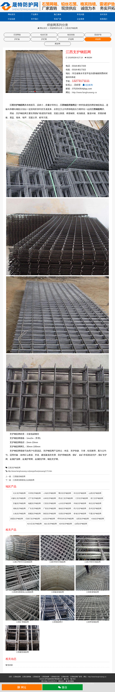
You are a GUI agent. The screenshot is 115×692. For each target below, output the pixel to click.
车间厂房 (57, 19)
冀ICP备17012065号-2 (49, 681)
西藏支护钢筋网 (34, 514)
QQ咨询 (89, 85)
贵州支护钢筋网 (95, 508)
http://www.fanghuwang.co (84, 92)
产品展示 (34, 14)
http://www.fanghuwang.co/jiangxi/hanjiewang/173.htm (30, 471)
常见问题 (80, 14)
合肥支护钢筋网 (80, 524)
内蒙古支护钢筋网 (18, 498)
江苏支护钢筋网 (81, 498)
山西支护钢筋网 (95, 493)
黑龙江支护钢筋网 (65, 498)
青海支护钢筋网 (80, 514)
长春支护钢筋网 (97, 519)
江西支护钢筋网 (14, 468)
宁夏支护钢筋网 (95, 514)
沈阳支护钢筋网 (82, 519)
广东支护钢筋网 (34, 508)
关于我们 (34, 19)
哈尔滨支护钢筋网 (34, 524)
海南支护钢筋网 (64, 508)
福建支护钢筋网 (34, 503)
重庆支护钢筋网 (64, 493)
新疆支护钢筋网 (16, 519)
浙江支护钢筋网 (96, 498)
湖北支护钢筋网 (95, 503)
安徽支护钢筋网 (19, 503)
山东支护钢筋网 (64, 503)
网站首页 (11, 14)
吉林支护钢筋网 (49, 498)
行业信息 (11, 19)
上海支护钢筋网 (49, 493)
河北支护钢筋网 (80, 493)
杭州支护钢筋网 (65, 524)
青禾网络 (70, 681)
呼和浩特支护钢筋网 (66, 519)
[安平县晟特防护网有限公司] (57, 6)
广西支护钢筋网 (49, 508)
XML (67, 679)
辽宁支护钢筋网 (34, 498)
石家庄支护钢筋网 (32, 519)
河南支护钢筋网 (80, 503)
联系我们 (103, 19)
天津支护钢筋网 (34, 493)
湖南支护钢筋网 (19, 508)
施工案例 (57, 14)
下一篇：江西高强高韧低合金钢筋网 (20, 480)
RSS (74, 679)
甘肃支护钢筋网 (64, 514)
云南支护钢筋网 (19, 514)
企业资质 (80, 19)
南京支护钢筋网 (50, 524)
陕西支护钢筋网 (49, 514)
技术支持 (103, 14)
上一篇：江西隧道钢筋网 (15, 476)
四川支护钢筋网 (80, 508)
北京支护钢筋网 (19, 493)
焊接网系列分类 (56, 28)
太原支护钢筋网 (48, 519)
